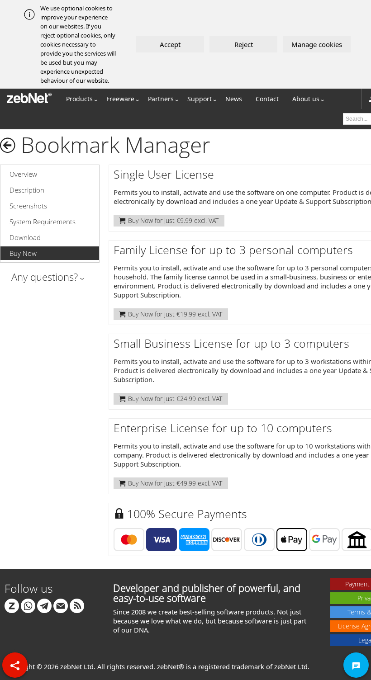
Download (25, 237)
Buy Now (23, 253)
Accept (170, 44)
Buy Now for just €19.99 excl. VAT (175, 314)
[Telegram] (44, 605)
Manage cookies (316, 44)
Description (27, 189)
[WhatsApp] (28, 605)
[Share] (15, 665)
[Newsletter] (60, 605)
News (233, 98)
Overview (23, 174)
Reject (243, 44)
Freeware (120, 98)
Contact (267, 98)
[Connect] (12, 605)
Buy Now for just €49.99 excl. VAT (175, 483)
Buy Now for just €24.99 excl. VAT (175, 398)
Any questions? (44, 276)
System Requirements (43, 221)
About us (305, 98)
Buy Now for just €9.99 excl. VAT (173, 220)
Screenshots (28, 205)
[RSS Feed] (77, 605)
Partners (161, 98)
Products (79, 98)
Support (199, 98)
